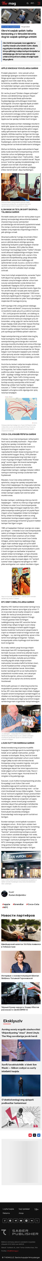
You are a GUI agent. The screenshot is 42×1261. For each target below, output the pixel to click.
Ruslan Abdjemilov (17, 895)
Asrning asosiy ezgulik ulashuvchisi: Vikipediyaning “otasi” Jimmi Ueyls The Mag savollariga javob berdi (21, 1033)
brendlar (19, 904)
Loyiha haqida (8, 1209)
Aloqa (21, 1213)
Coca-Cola (33, 904)
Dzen (34, 1135)
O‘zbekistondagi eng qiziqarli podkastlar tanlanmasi (18, 1101)
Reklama (6, 1213)
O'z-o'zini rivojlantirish (11, 27)
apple (7, 904)
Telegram (38, 1135)
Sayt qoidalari (24, 1209)
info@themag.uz (12, 1251)
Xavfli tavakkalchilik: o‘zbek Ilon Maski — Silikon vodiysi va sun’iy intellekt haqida (19, 1068)
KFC (6, 907)
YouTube (30, 1135)
